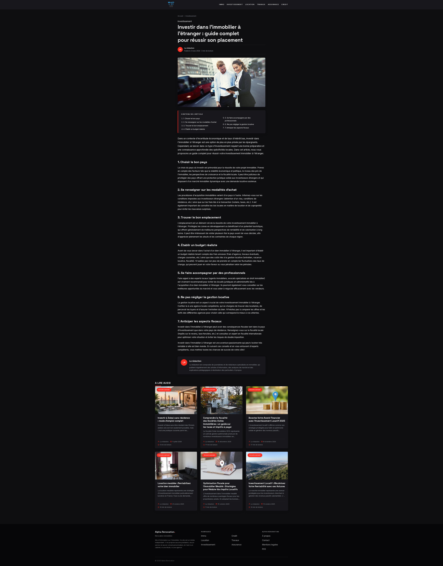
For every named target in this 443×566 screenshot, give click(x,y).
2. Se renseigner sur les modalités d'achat (199, 122)
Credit (284, 4)
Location (249, 4)
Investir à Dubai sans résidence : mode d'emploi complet (174, 419)
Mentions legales (270, 545)
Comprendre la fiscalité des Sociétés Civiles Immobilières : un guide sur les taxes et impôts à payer (217, 422)
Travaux (261, 4)
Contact (265, 540)
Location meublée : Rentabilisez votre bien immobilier (174, 485)
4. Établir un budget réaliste (194, 129)
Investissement (235, 4)
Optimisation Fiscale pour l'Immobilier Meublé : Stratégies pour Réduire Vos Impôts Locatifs (220, 486)
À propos (238, 370)
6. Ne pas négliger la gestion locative (239, 124)
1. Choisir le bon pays (191, 118)
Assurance (273, 4)
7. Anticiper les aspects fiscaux (237, 128)
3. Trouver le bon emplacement (195, 126)
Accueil (180, 16)
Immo (221, 4)
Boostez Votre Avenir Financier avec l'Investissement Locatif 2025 (267, 419)
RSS (264, 549)
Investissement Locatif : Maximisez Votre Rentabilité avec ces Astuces (267, 485)
